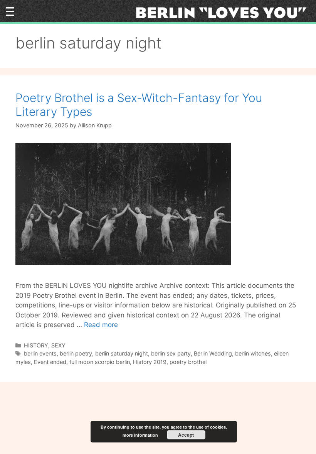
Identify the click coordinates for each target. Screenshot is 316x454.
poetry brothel (188, 362)
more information (140, 435)
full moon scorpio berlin (99, 362)
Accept (186, 434)
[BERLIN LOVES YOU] (223, 12)
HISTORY (36, 345)
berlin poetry (76, 353)
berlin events (40, 353)
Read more (101, 325)
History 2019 (149, 362)
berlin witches (253, 353)
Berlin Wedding (213, 353)
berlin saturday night (121, 353)
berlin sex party (171, 353)
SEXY (58, 345)
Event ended (50, 362)
